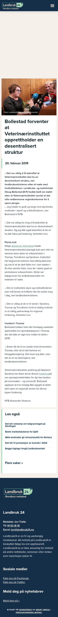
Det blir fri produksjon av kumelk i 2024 (26, 443)
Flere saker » (14, 463)
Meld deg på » (11, 600)
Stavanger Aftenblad (22, 246)
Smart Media (43, 610)
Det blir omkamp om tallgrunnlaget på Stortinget (25, 425)
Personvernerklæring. (29, 612)
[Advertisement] (29, 46)
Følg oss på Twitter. (14, 582)
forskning (44, 373)
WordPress (25, 610)
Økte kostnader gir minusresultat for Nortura (28, 437)
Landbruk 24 (17, 5)
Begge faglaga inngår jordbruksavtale (25, 448)
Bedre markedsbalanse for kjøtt (21, 431)
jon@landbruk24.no (22, 529)
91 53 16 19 (13, 525)
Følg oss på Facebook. (16, 578)
